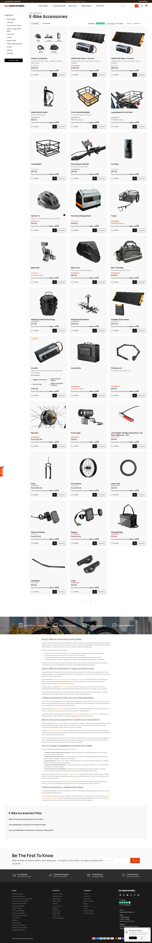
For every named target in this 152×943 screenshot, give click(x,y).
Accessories (16, 918)
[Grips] (88, 565)
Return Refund (57, 901)
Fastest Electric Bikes (18, 930)
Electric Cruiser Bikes (18, 911)
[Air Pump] (128, 148)
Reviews (86, 906)
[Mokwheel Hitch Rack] (88, 304)
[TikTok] (131, 895)
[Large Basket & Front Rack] (128, 96)
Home (30, 13)
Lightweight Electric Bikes (19, 915)
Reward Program (88, 911)
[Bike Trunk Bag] (128, 252)
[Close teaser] (3, 466)
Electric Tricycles (17, 908)
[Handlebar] (48, 565)
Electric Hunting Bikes (18, 913)
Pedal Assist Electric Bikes (19, 927)
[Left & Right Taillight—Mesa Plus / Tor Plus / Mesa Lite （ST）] (128, 417)
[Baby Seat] (48, 252)
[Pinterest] (138, 895)
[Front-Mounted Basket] (88, 96)
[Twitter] (134, 895)
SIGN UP (135, 860)
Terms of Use (57, 915)
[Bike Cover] (88, 252)
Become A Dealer (89, 901)
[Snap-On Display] (48, 516)
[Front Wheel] (88, 468)
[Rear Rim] (48, 417)
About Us (86, 894)
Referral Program (89, 913)
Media (85, 908)
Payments (55, 908)
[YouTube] (127, 895)
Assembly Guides (58, 894)
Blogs (85, 903)
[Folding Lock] (128, 367)
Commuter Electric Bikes (19, 903)
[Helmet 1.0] (48, 200)
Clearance (15, 920)
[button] (14, 15)
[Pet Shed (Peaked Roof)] (88, 200)
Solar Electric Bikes (17, 894)
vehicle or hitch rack (74, 774)
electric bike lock (105, 701)
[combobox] (129, 5)
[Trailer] (128, 200)
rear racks (68, 679)
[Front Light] (88, 417)
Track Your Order (57, 896)
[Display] (88, 516)
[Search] (136, 5)
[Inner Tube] (128, 468)
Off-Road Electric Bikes (18, 896)
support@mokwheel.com (127, 912)
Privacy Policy (56, 911)
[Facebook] (120, 895)
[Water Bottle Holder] (48, 96)
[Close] (149, 929)
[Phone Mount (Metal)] (88, 148)
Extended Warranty (58, 918)
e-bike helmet (75, 714)
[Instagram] (123, 895)
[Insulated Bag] (128, 516)
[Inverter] (48, 367)
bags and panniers (79, 679)
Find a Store (87, 899)
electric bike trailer (64, 687)
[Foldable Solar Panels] (128, 304)
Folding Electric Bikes (18, 906)
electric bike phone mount (54, 730)
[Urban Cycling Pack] (48, 43)
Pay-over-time (57, 906)
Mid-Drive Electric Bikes (19, 925)
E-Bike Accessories (37, 13)
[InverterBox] (88, 367)
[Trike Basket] (48, 148)
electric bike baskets (59, 679)
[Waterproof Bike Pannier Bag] (48, 304)
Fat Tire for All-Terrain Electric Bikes (22, 899)
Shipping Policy (57, 899)
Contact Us (87, 896)
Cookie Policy (56, 913)
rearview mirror (59, 708)
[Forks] (48, 468)
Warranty (55, 903)
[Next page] (95, 601)
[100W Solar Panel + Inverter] (128, 43)
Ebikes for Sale (16, 923)
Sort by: (129, 23)
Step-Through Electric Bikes (20, 901)
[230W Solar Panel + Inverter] (88, 43)
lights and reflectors (93, 714)
